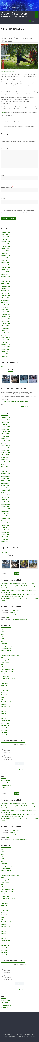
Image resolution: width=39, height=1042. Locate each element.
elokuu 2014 (4, 356)
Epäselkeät (7, 750)
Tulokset (3, 714)
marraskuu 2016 (6, 295)
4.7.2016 (18, 38)
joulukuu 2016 (5, 293)
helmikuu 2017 (5, 288)
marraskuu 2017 (6, 267)
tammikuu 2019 (5, 241)
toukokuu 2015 (5, 337)
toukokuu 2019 (5, 234)
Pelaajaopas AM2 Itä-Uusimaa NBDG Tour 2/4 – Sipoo (18, 127)
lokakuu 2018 (5, 248)
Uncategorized (29, 38)
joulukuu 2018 (5, 244)
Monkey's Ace (5, 676)
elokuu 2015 (4, 330)
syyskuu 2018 (5, 251)
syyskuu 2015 (5, 328)
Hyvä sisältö (7, 757)
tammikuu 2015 (5, 347)
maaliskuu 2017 (5, 286)
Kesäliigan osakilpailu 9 (11, 122)
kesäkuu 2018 (5, 258)
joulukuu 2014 (5, 349)
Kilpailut (3, 667)
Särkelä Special (5, 683)
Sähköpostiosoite (7, 187)
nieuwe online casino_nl (8, 678)
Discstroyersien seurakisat (19, 619)
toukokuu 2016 (5, 309)
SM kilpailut (4, 695)
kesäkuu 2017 (5, 279)
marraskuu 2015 (6, 323)
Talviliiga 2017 (5, 706)
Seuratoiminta (5, 690)
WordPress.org (5, 787)
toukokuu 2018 (5, 260)
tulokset (3, 716)
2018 (2, 639)
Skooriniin (22, 107)
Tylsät (5, 755)
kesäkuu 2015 (5, 335)
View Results (19, 770)
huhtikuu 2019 (5, 237)
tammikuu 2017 (5, 291)
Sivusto (3, 692)
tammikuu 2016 (5, 319)
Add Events (4, 367)
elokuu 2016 (4, 302)
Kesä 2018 (4, 657)
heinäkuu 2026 (5, 232)
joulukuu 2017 (5, 265)
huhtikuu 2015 (5, 340)
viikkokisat (4, 732)
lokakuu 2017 (5, 269)
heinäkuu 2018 (5, 255)
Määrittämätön (5, 674)
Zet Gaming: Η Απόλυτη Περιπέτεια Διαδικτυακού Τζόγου (17, 583)
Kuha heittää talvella (7, 669)
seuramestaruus (6, 688)
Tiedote (3, 711)
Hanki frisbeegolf (6, 650)
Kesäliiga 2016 (5, 660)
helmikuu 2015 (5, 344)
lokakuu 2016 (5, 298)
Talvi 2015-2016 (6, 702)
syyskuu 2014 (5, 354)
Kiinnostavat (7, 752)
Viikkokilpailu (5, 723)
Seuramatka (4, 685)
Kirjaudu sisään (5, 780)
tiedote (3, 709)
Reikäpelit (4, 681)
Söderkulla (15, 610)
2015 (2, 629)
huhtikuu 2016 (5, 312)
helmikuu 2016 (5, 316)
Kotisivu (3, 199)
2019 (2, 641)
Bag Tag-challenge (6, 646)
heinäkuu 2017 (5, 277)
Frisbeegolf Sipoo (6, 648)
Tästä (3, 112)
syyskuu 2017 (5, 272)
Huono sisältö (8, 759)
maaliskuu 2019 (5, 239)
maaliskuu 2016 (5, 314)
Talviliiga (3, 704)
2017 (2, 636)
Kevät (3, 664)
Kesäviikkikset (5, 662)
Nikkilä (14, 615)
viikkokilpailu (5, 725)
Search (17, 573)
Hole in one (4, 653)
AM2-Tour (4, 643)
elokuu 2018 (4, 253)
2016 (2, 634)
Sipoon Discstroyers (14, 13)
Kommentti (5, 149)
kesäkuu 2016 (5, 307)
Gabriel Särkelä (8, 38)
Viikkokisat (4, 728)
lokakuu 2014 (5, 351)
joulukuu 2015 (5, 321)
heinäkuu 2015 (5, 333)
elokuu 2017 (4, 274)
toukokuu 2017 (5, 281)
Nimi (3, 175)
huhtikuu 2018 (5, 262)
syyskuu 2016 (5, 300)
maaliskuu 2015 (5, 342)
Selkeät (6, 748)
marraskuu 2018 (6, 246)
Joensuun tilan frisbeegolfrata (10, 655)
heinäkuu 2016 (5, 305)
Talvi (2, 697)
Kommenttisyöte (6, 785)
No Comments (8, 41)
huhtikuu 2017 (5, 284)
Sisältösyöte (5, 783)
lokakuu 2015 (5, 326)
